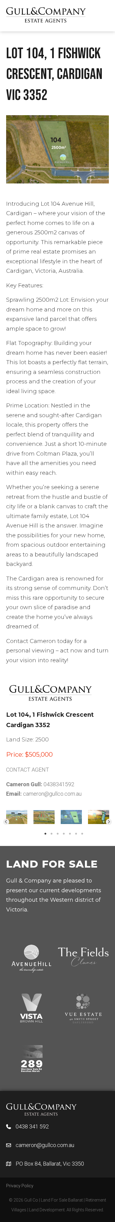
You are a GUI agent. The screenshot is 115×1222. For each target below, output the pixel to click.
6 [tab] (76, 834)
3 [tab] (58, 834)
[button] (6, 822)
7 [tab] (82, 834)
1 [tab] (45, 834)
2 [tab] (51, 834)
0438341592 (59, 784)
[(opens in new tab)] (41, 1109)
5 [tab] (70, 834)
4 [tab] (64, 834)
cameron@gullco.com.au (52, 793)
